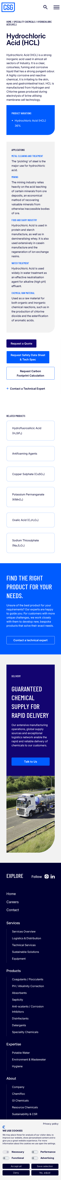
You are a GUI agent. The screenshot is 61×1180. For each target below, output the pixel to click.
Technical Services (24, 945)
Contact (12, 910)
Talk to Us (30, 761)
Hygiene (17, 1066)
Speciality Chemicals (24, 21)
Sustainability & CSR (24, 1114)
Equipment (19, 958)
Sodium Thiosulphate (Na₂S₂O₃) (25, 543)
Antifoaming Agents (24, 453)
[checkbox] (6, 1152)
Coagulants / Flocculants (27, 979)
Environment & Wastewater (29, 1059)
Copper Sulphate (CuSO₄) (28, 474)
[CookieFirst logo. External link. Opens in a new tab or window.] (4, 1127)
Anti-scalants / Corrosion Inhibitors (28, 1009)
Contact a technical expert (30, 640)
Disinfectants (20, 1018)
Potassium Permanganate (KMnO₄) (28, 497)
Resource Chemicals (25, 1107)
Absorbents (19, 993)
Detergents (19, 1025)
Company (18, 1087)
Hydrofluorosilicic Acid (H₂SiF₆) (26, 430)
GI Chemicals (20, 1100)
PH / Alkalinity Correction (28, 986)
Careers (12, 902)
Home (9, 21)
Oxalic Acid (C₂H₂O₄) (25, 520)
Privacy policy (50, 1123)
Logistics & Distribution (26, 938)
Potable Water (21, 1052)
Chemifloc (18, 1093)
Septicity (17, 999)
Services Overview (24, 931)
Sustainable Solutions (25, 951)
